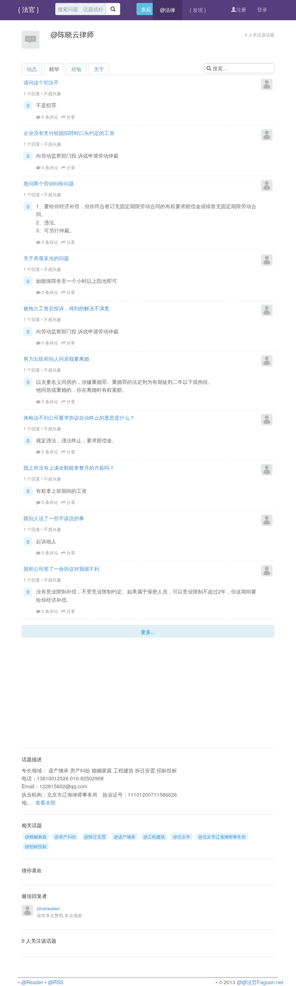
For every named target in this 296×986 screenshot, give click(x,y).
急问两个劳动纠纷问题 (48, 183)
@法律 (167, 9)
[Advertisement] (67, 693)
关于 (99, 69)
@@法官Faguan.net (260, 982)
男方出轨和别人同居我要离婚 (56, 358)
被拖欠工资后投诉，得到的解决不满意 (66, 308)
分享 (70, 117)
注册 (241, 9)
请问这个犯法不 (41, 82)
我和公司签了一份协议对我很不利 (61, 568)
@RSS (55, 982)
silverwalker (48, 908)
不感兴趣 (52, 93)
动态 (32, 69)
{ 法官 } (28, 9)
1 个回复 (31, 93)
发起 (146, 9)
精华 (54, 69)
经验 (76, 69)
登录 (262, 9)
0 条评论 (50, 117)
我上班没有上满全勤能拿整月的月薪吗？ (68, 467)
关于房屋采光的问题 (46, 258)
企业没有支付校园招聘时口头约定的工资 (68, 132)
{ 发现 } (198, 9)
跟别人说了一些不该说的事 (53, 518)
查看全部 (45, 802)
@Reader (32, 982)
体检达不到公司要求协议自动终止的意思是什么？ (79, 417)
